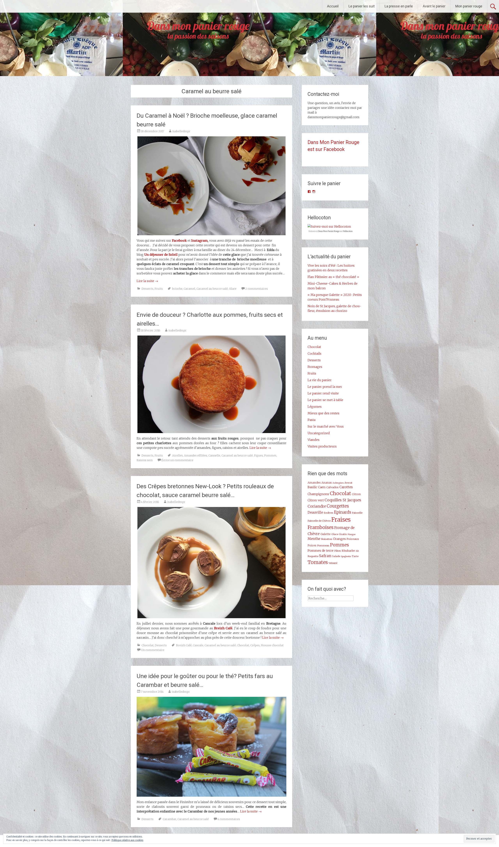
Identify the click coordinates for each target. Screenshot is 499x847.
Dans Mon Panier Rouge (328, 231)
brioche (177, 288)
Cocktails (314, 353)
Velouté (333, 563)
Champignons (318, 494)
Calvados (332, 487)
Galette (325, 534)
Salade (336, 556)
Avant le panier (434, 6)
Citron (356, 494)
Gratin (343, 534)
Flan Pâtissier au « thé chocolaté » (333, 277)
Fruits (159, 288)
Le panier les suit (362, 6)
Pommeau (323, 545)
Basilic (312, 487)
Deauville (315, 512)
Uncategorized (319, 433)
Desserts (147, 288)
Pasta (311, 420)
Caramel (189, 288)
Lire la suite (147, 281)
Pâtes (337, 550)
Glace (232, 288)
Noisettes (326, 539)
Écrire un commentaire (177, 460)
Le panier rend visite (323, 393)
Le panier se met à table (325, 400)
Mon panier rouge (468, 6)
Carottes (346, 487)
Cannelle (214, 455)
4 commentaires (229, 819)
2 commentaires (256, 288)
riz (357, 550)
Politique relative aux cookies (127, 840)
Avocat (348, 482)
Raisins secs (145, 460)
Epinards (342, 512)
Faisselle (357, 512)
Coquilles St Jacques (343, 500)
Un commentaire (152, 650)
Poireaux (353, 539)
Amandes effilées (195, 455)
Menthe (314, 539)
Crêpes (255, 645)
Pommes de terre (321, 550)
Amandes (314, 482)
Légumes (315, 406)
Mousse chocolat (272, 645)
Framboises (321, 527)
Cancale (198, 645)
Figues (258, 455)
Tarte (355, 556)
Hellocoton (348, 231)
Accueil (333, 6)
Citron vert (316, 500)
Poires (312, 545)
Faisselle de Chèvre (319, 520)
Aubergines (338, 483)
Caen (322, 487)
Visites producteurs (322, 446)
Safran (325, 555)
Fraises (341, 519)
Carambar (169, 819)
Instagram (199, 240)
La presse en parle (399, 6)
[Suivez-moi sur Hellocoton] (329, 226)
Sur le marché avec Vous (326, 426)
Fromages (315, 367)
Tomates (318, 562)
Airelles (177, 455)
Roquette (313, 556)
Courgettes (338, 506)
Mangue (352, 534)
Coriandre (317, 506)
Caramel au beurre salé (212, 288)
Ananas (326, 482)
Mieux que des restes (323, 413)
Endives (328, 512)
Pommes (270, 455)
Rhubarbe (348, 550)
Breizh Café (223, 628)
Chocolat (148, 645)
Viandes (313, 440)
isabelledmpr (181, 131)
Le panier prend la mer (325, 387)
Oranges (339, 539)
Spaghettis (346, 556)
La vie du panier (320, 380)
